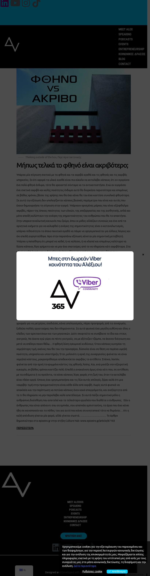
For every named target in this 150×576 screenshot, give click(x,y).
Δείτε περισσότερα (85, 565)
